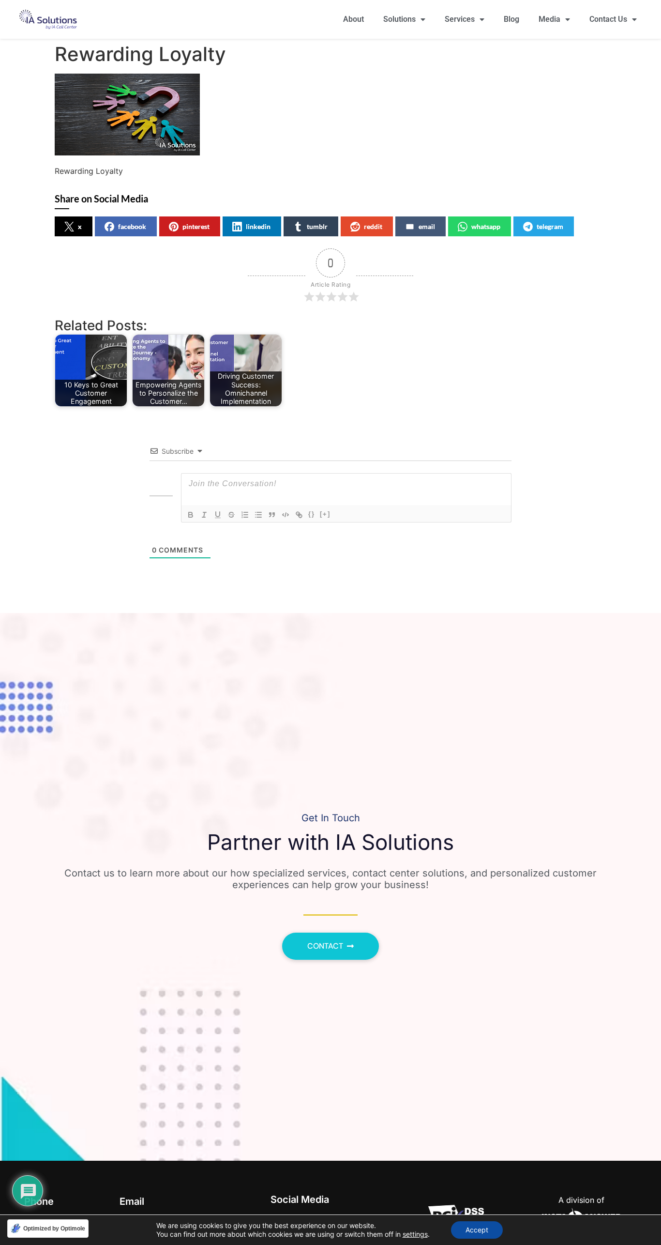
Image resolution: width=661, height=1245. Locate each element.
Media (549, 19)
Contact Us (608, 19)
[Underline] (218, 515)
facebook (132, 226)
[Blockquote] (272, 515)
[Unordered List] (258, 515)
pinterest (196, 226)
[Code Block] (285, 515)
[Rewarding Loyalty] (127, 152)
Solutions (399, 19)
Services (460, 19)
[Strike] (231, 515)
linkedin (258, 226)
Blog (511, 19)
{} (311, 514)
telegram (550, 226)
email (427, 226)
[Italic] (204, 515)
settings (415, 1234)
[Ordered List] (245, 515)
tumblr (317, 226)
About (353, 19)
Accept (477, 1230)
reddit (373, 226)
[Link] (299, 515)
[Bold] (190, 515)
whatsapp (485, 226)
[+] (325, 514)
